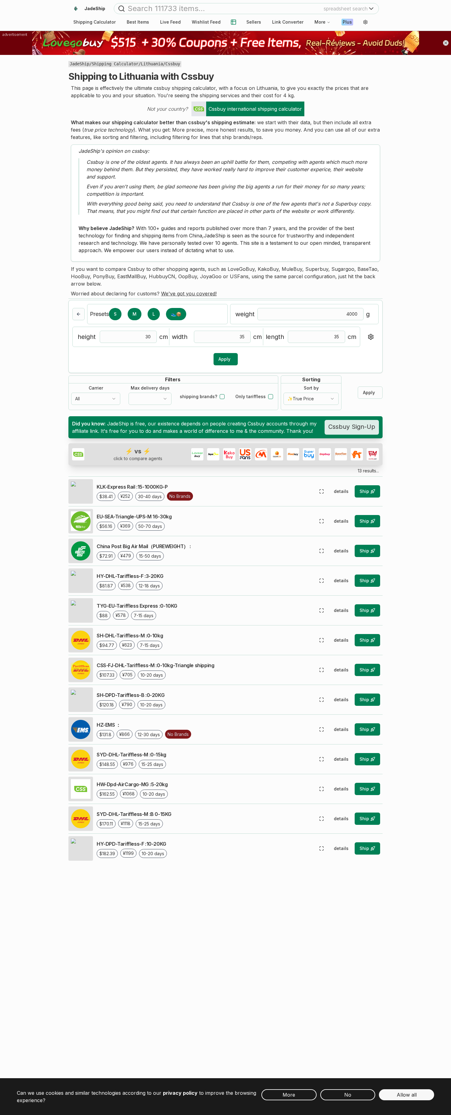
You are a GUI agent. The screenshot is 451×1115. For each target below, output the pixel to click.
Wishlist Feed (206, 22)
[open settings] (365, 22)
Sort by (311, 388)
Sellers (253, 22)
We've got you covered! (189, 293)
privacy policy (180, 1093)
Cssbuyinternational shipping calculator (255, 109)
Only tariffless (250, 396)
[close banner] (446, 43)
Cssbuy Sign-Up (351, 426)
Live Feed (170, 22)
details (341, 491)
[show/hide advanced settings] (371, 337)
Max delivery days (150, 388)
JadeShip (79, 63)
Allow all (407, 1095)
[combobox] (95, 399)
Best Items (138, 22)
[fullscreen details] (321, 491)
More (320, 22)
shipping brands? (198, 396)
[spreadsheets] (233, 22)
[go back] (78, 314)
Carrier (96, 388)
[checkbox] (222, 396)
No (347, 1095)
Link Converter (287, 22)
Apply (224, 359)
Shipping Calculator (115, 63)
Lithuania (152, 63)
